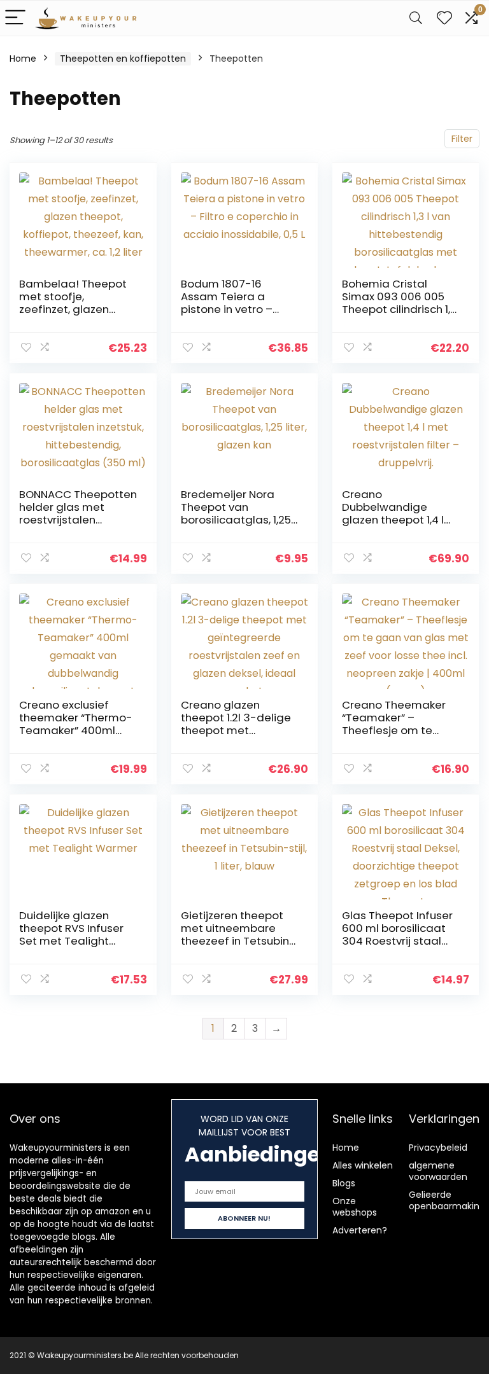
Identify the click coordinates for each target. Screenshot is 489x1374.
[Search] (415, 18)
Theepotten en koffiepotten (123, 58)
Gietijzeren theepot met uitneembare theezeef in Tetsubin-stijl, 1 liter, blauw (238, 934)
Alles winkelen (362, 1165)
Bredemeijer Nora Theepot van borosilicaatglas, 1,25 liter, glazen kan (236, 513)
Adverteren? (359, 1230)
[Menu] (15, 18)
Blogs (343, 1183)
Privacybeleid (438, 1147)
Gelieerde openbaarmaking (447, 1200)
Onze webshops (354, 1207)
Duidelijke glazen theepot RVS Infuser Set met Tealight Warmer (71, 934)
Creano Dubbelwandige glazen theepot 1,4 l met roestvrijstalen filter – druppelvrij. (393, 520)
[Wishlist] (444, 18)
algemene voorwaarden (438, 1171)
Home (23, 58)
